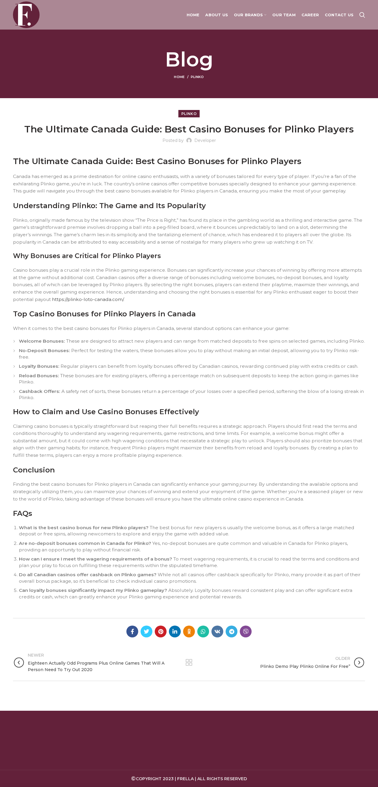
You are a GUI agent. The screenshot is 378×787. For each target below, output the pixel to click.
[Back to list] (189, 662)
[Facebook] (132, 631)
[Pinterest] (161, 631)
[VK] (217, 631)
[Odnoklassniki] (189, 631)
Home (179, 77)
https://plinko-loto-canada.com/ (87, 299)
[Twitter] (146, 631)
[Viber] (246, 631)
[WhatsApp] (203, 631)
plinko (197, 77)
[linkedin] (175, 631)
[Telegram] (231, 631)
